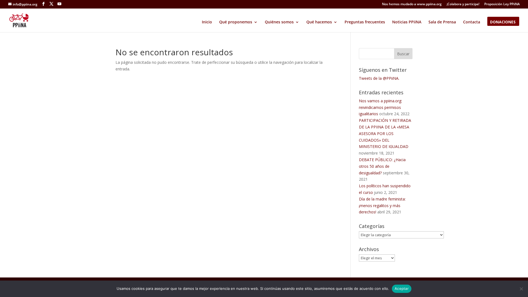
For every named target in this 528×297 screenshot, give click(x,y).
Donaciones (503, 22)
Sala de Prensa (442, 22)
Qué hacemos (319, 22)
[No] (521, 289)
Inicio (207, 22)
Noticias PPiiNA (406, 22)
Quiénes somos (279, 22)
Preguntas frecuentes (365, 22)
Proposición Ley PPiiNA (502, 4)
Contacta (471, 22)
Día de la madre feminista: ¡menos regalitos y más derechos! (382, 205)
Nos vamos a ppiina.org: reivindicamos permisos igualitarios (380, 107)
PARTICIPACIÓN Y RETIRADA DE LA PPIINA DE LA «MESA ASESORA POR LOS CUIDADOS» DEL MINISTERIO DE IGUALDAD (385, 133)
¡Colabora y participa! (463, 4)
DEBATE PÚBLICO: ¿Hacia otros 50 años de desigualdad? (382, 166)
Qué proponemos (235, 22)
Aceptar (402, 288)
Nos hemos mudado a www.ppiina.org (412, 4)
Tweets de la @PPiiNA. (379, 78)
